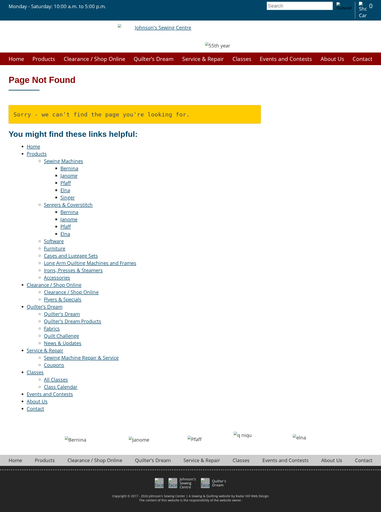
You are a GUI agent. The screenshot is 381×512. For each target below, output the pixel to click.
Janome (68, 175)
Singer (67, 197)
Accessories (57, 277)
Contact (362, 58)
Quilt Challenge (61, 335)
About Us (332, 58)
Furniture (54, 248)
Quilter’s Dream (154, 58)
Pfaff (65, 182)
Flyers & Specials (62, 299)
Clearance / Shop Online (94, 58)
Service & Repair (203, 58)
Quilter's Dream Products (72, 321)
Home (16, 58)
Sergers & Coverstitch (68, 204)
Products (43, 58)
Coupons (54, 364)
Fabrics (52, 328)
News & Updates (62, 343)
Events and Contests (286, 58)
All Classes (56, 379)
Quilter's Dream (62, 314)
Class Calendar (60, 386)
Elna (65, 190)
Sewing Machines (63, 161)
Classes (241, 58)
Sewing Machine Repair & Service (81, 357)
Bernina (69, 168)
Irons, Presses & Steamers (73, 270)
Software (54, 241)
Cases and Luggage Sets (71, 255)
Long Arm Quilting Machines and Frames (90, 263)
